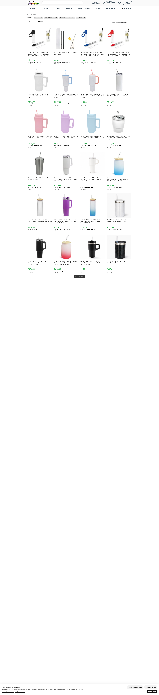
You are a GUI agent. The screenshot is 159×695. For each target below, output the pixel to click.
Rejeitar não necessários (135, 687)
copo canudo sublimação (67, 17)
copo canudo (38, 17)
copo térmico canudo (51, 17)
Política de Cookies (20, 692)
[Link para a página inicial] (28, 14)
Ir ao (127, 2)
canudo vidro (81, 17)
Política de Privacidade (8, 692)
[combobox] (62, 2)
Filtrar (31, 22)
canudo (33, 15)
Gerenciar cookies (151, 687)
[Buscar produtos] (79, 2)
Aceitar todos (152, 691)
